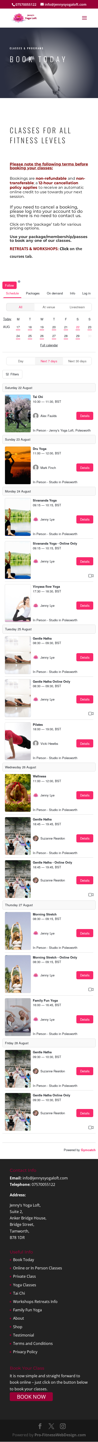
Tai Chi (19, 1293)
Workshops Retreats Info (35, 1301)
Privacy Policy (25, 1351)
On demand (55, 293)
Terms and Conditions (33, 1343)
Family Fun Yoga (27, 1310)
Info (72, 293)
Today (7, 319)
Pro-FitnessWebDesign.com (60, 1434)
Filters (14, 374)
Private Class (24, 1276)
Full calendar (49, 345)
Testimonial (23, 1335)
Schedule (12, 293)
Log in (86, 293)
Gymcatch (88, 1150)
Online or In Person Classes (37, 1268)
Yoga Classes (24, 1285)
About (18, 1318)
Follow (9, 285)
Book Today (23, 1259)
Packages (33, 293)
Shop (17, 1326)
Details (85, 415)
